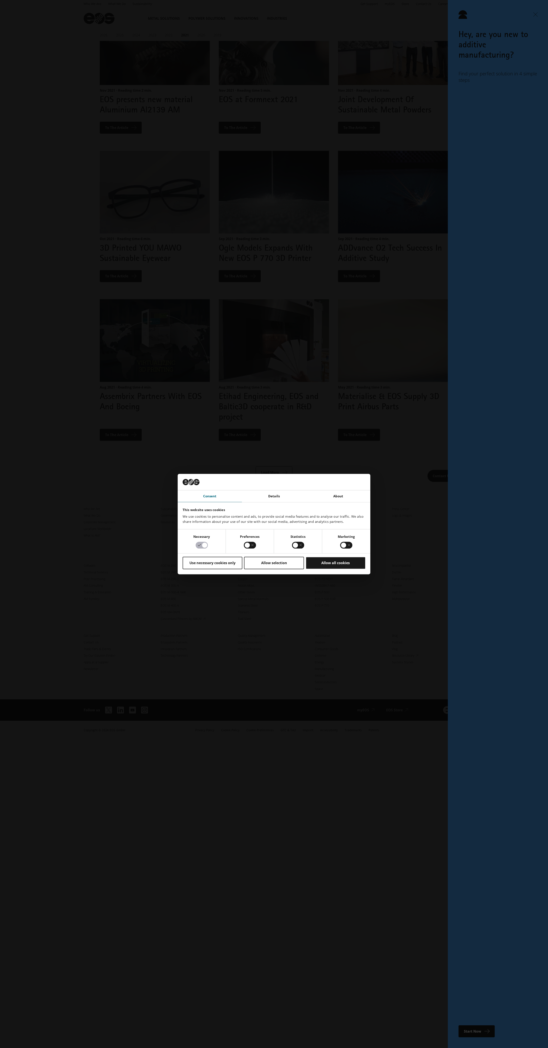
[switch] (250, 545)
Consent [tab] (210, 496)
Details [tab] (274, 496)
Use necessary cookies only (212, 563)
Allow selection (274, 563)
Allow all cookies (335, 563)
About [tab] (338, 496)
